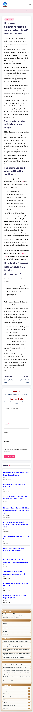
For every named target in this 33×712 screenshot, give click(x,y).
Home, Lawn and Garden (8, 696)
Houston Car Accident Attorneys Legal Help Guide (14, 596)
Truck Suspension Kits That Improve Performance (16, 537)
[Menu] (30, 4)
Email (6, 432)
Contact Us (5, 626)
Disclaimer (5, 631)
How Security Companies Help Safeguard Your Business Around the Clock (16, 524)
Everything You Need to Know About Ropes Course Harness (16, 474)
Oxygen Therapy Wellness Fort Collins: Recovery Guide (14, 485)
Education (5, 702)
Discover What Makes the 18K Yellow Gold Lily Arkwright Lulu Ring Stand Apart (16, 510)
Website (6, 441)
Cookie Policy (5, 634)
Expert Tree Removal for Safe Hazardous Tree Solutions (13, 549)
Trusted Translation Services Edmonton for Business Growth (14, 573)
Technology (5, 699)
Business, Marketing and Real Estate (10, 691)
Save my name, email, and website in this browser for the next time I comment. (15, 450)
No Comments (18, 33)
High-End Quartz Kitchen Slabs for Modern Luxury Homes (15, 585)
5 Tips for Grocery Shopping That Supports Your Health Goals (15, 497)
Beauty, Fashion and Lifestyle (9, 705)
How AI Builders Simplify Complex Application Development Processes (15, 561)
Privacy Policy (6, 628)
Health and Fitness (7, 693)
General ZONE (9, 19)
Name (6, 424)
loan (22, 181)
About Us (5, 623)
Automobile (5, 708)
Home (3, 10)
